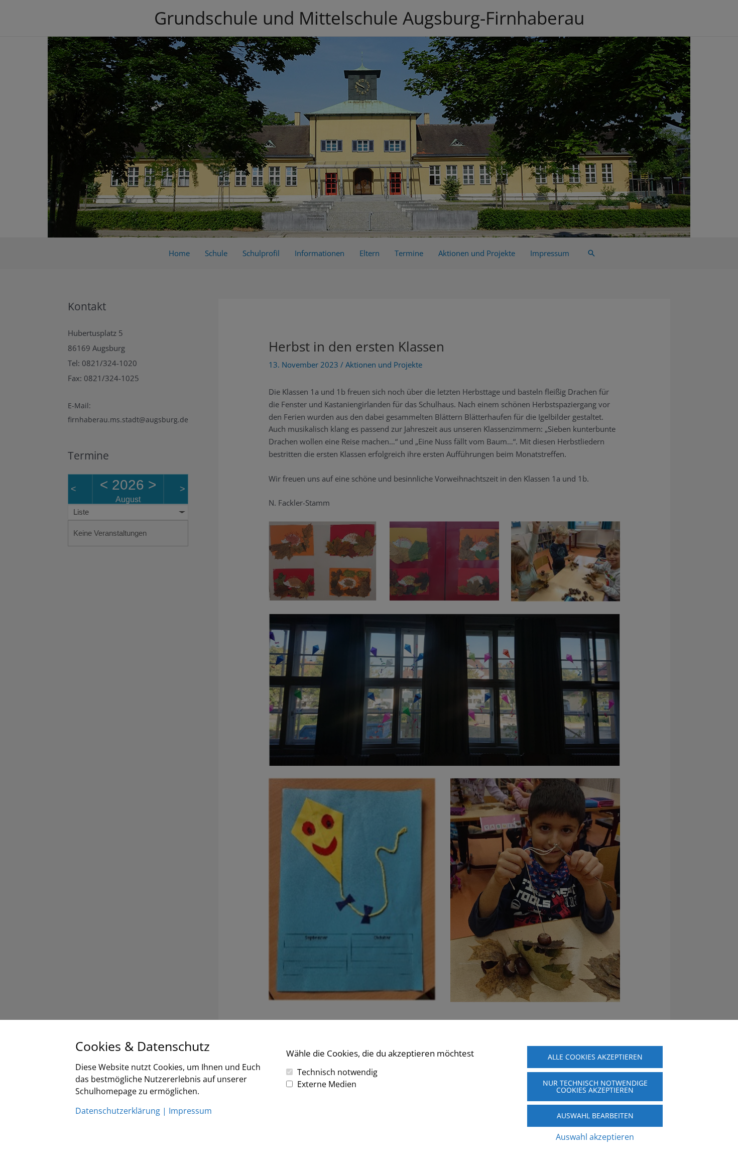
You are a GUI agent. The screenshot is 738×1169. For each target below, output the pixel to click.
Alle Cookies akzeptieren (595, 1057)
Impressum (190, 1110)
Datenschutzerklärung (117, 1110)
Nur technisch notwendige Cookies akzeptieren (595, 1086)
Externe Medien (326, 1084)
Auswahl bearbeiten (595, 1115)
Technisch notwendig (337, 1072)
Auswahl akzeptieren (595, 1136)
